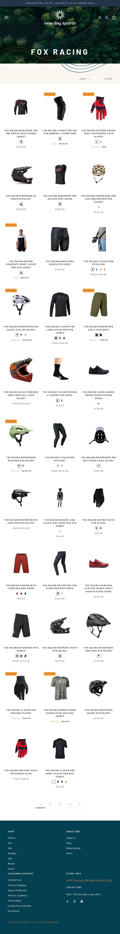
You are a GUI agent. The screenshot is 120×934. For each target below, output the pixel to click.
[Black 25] (56, 338)
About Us (71, 837)
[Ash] (92, 269)
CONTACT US (14, 880)
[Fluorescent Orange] (96, 142)
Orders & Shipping (17, 885)
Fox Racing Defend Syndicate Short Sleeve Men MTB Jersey (21, 264)
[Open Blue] (54, 782)
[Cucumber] (19, 466)
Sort (84, 79)
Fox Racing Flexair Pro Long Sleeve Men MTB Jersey (60, 329)
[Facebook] (67, 901)
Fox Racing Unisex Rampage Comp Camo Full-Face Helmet (21, 395)
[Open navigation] (6, 17)
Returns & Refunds (17, 890)
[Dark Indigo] (25, 656)
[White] (25, 335)
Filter (108, 79)
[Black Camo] (17, 335)
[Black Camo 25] (99, 656)
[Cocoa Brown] (62, 782)
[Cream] (66, 782)
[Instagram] (74, 901)
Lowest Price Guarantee (19, 905)
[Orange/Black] (101, 142)
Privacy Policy (14, 900)
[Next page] (80, 804)
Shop (68, 843)
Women (11, 837)
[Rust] (17, 593)
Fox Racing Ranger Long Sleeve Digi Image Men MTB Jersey (59, 523)
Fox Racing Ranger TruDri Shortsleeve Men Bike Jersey (60, 713)
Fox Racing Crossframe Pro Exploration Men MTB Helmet (98, 199)
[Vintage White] (99, 403)
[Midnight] (25, 593)
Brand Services (73, 848)
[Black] (21, 142)
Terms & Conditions (17, 895)
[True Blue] (96, 269)
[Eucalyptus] (23, 466)
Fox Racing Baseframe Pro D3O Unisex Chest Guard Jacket (21, 133)
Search (11, 868)
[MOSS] (62, 400)
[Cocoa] (64, 338)
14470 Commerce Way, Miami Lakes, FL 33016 (89, 880)
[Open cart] (113, 17)
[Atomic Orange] (60, 338)
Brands (11, 863)
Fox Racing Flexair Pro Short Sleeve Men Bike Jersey (60, 773)
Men (10, 843)
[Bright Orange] (101, 269)
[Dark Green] (96, 528)
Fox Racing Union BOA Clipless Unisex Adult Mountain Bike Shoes (98, 588)
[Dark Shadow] (101, 335)
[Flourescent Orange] (105, 269)
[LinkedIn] (82, 901)
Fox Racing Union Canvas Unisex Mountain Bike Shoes (98, 395)
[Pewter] (99, 466)
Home (69, 853)
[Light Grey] (99, 207)
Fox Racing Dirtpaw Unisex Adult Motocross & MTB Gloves (99, 133)
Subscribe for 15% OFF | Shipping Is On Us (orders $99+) (60, 3)
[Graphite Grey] (58, 400)
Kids (10, 848)
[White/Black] (21, 272)
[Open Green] (62, 466)
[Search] (106, 17)
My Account (13, 911)
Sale (10, 858)
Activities (12, 853)
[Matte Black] (21, 204)
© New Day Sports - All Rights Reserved (33, 922)
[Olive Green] (96, 335)
